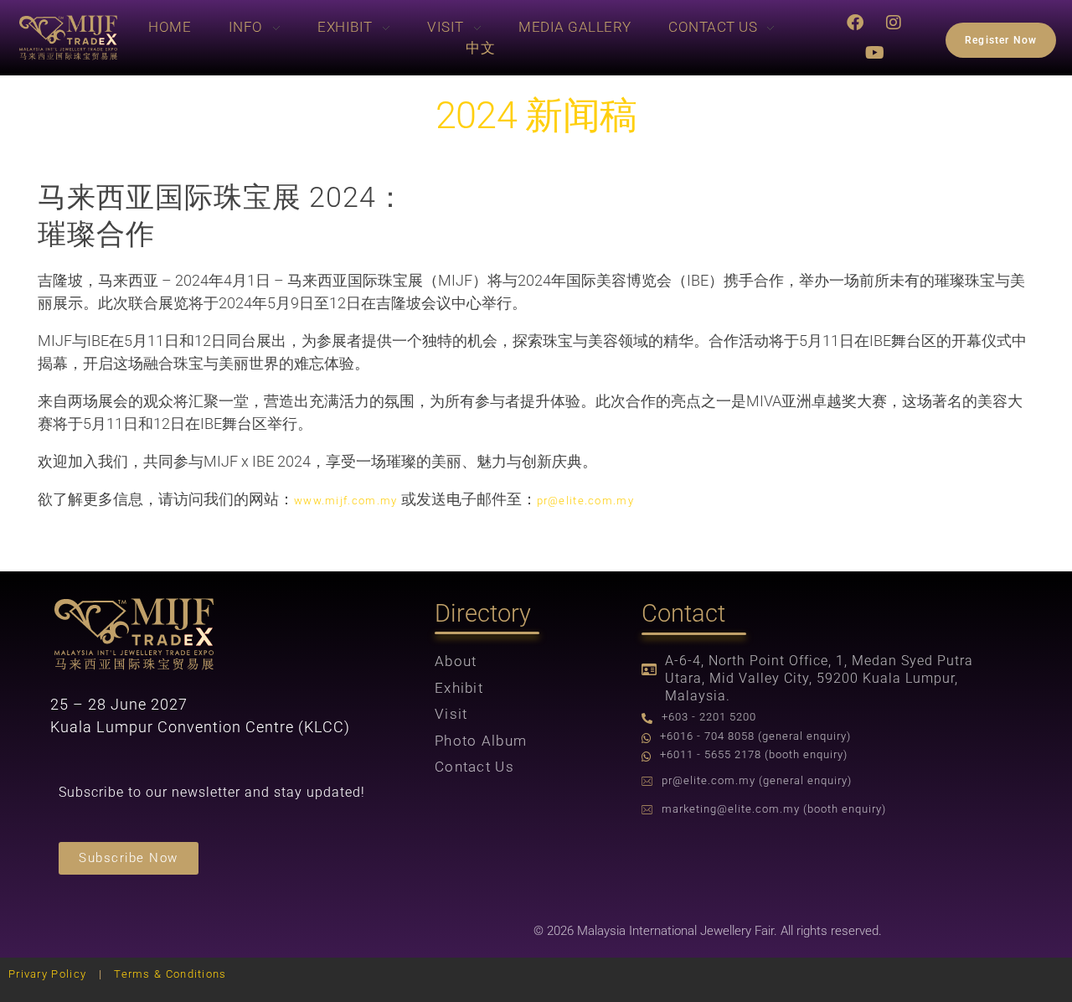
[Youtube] (875, 53)
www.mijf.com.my (346, 500)
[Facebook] (856, 23)
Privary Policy (47, 974)
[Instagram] (894, 23)
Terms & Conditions (170, 974)
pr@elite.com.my (586, 500)
